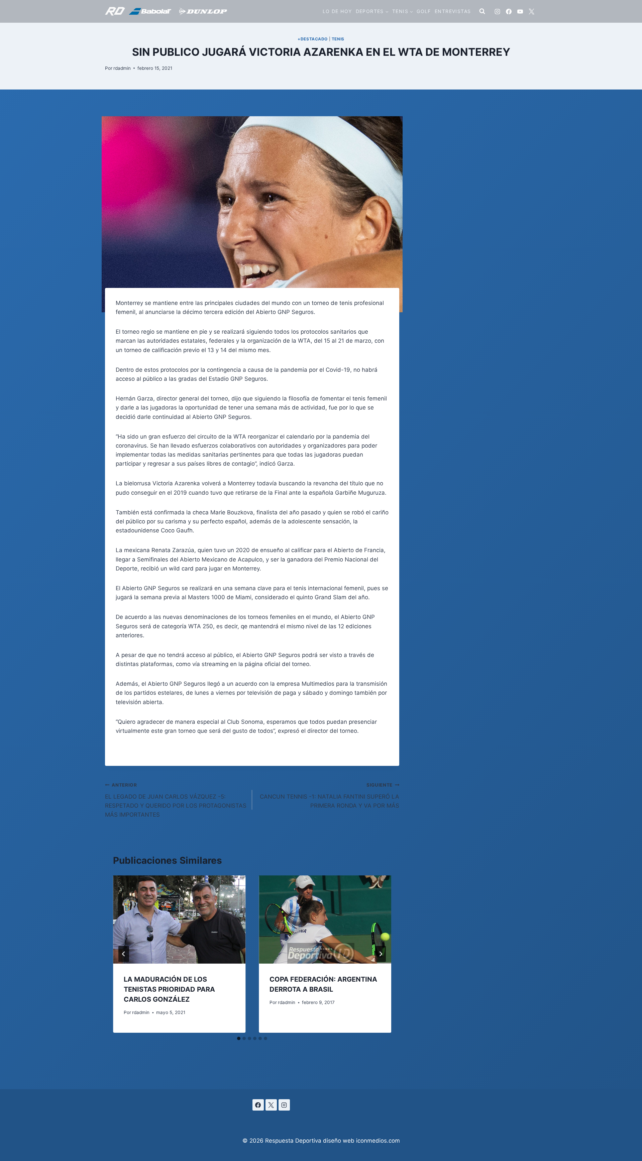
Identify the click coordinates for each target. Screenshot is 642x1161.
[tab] (238, 1038)
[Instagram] (497, 11)
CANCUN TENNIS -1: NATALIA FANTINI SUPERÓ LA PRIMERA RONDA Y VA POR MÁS (329, 795)
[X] (531, 11)
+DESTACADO (313, 38)
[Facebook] (508, 11)
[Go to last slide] (123, 954)
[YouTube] (520, 11)
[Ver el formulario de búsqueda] (482, 11)
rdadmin (122, 68)
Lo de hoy (337, 11)
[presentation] (179, 919)
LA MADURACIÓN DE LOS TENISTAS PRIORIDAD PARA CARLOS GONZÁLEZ (169, 989)
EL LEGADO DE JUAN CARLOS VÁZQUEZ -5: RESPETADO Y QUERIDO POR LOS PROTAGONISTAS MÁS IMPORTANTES (175, 800)
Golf (424, 11)
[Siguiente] (380, 954)
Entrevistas (453, 11)
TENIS (338, 38)
